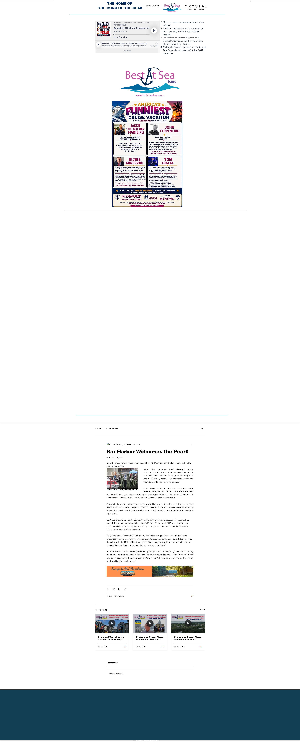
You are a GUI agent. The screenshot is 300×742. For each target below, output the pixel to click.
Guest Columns (112, 429)
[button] (202, 429)
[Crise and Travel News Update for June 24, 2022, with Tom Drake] (112, 623)
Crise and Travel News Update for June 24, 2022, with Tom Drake (111, 638)
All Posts (98, 429)
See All (202, 609)
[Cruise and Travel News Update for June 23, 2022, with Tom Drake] (150, 623)
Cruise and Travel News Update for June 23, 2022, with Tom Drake (149, 638)
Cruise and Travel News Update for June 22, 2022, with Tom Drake (187, 638)
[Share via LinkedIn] (119, 589)
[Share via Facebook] (108, 589)
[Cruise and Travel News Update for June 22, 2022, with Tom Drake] (188, 623)
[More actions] (192, 444)
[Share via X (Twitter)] (113, 589)
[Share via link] (125, 589)
